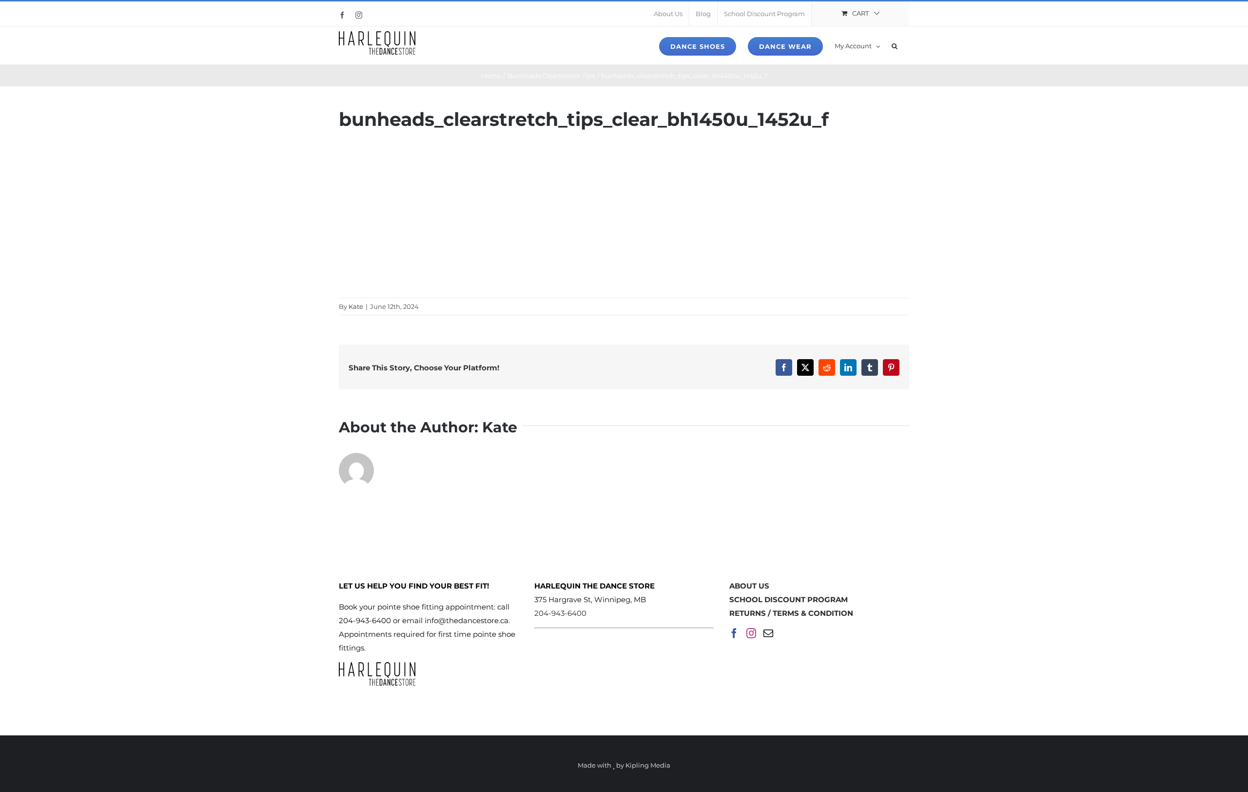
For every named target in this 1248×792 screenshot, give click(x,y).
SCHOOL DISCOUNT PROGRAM (788, 599)
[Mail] (768, 633)
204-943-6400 (560, 613)
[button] (894, 45)
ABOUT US (749, 585)
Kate (356, 306)
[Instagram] (751, 633)
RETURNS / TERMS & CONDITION (791, 613)
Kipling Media (647, 765)
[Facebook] (734, 633)
